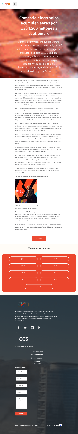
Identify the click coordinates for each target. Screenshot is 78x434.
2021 (55, 273)
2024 (39, 287)
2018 (23, 266)
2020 (23, 273)
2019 (55, 266)
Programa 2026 (48, 4)
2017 (55, 259)
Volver (39, 238)
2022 (23, 280)
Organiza (18, 333)
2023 (55, 280)
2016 (23, 259)
